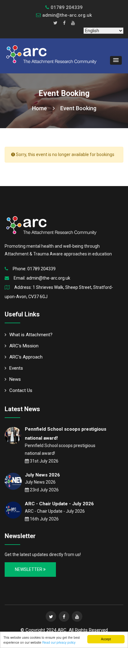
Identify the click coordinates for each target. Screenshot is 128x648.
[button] (116, 60)
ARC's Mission (24, 346)
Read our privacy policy (58, 642)
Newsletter (29, 569)
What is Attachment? (31, 334)
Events (16, 368)
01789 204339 (41, 268)
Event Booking (78, 108)
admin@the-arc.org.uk (67, 15)
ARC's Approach (26, 357)
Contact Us (20, 390)
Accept (106, 639)
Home (40, 108)
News (15, 379)
